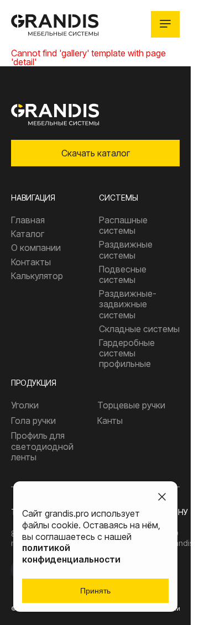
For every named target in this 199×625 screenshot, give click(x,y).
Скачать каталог (95, 153)
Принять (95, 590)
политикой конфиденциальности (71, 553)
